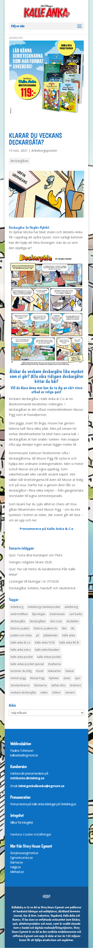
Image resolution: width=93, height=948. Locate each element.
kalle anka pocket (22, 657)
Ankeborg (17, 607)
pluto (67, 678)
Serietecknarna (20, 685)
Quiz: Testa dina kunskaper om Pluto (36, 555)
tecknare (75, 685)
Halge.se (15, 867)
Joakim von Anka (21, 635)
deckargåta (18, 621)
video (44, 692)
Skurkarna (40, 685)
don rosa (56, 621)
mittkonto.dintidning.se (27, 778)
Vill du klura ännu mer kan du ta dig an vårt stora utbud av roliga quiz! (46, 389)
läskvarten (54, 671)
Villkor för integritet (21, 822)
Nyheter (54, 678)
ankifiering (71, 607)
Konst (39, 671)
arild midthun (19, 614)
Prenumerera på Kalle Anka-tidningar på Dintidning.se (43, 804)
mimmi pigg (18, 678)
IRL (73, 628)
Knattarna (54, 664)
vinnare (70, 692)
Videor (56, 692)
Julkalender (51, 635)
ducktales (72, 621)
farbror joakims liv (45, 628)
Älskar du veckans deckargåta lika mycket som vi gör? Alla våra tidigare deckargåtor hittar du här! (46, 376)
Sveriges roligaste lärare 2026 (30, 562)
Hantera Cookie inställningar (30, 834)
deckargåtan (19, 161)
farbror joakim (20, 628)
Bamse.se (16, 862)
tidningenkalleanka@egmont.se (41, 786)
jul (37, 635)
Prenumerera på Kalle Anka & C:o (46, 529)
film (64, 628)
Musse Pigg (37, 678)
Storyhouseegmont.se (24, 853)
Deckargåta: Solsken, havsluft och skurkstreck (42, 588)
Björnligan (38, 614)
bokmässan (57, 614)
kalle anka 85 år (69, 642)
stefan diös (58, 685)
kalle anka (68, 635)
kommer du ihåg (21, 671)
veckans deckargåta (23, 692)
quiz (77, 678)
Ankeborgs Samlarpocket (44, 607)
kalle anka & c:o (20, 642)
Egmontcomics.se (21, 857)
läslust (69, 671)
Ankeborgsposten (44, 150)
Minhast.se (17, 872)
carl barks (75, 614)
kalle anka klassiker (47, 650)
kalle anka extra (20, 650)
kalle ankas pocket (49, 657)
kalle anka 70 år (45, 642)
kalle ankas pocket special (27, 664)
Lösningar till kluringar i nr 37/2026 (34, 581)
